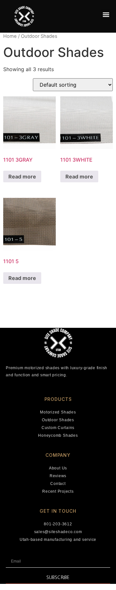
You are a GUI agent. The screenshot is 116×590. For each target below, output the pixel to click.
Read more (22, 176)
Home (10, 36)
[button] (106, 14)
